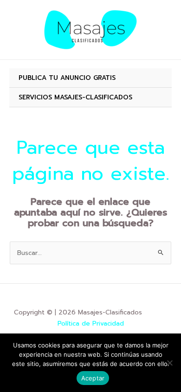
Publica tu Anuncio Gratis (67, 78)
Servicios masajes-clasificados (75, 97)
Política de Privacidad (91, 323)
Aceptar (93, 378)
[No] (169, 362)
